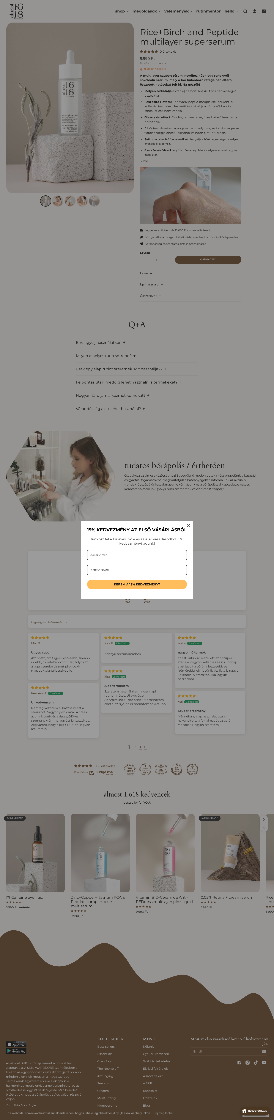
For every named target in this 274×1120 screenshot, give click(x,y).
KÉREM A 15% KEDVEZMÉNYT (137, 584)
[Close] (188, 525)
